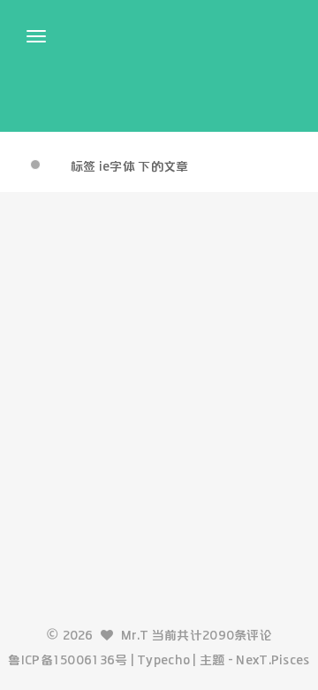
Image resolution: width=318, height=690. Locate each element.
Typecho (163, 660)
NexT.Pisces (272, 660)
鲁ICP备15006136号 (67, 660)
